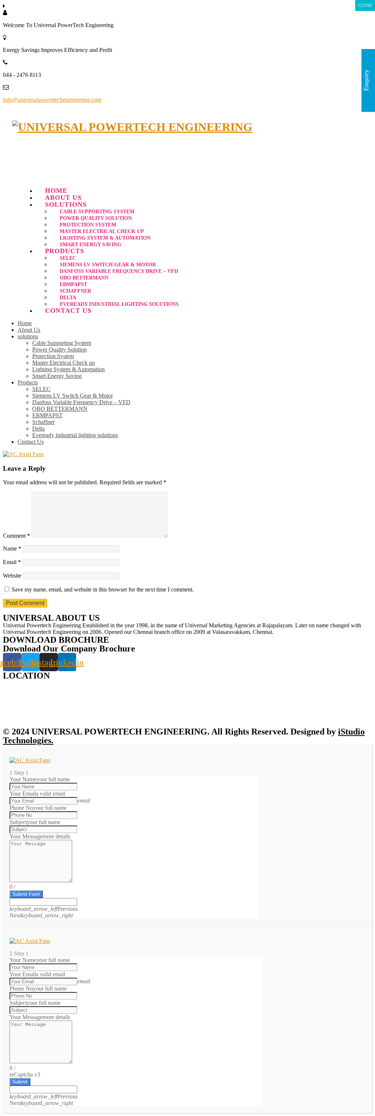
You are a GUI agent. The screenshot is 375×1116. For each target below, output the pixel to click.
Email (12, 562)
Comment (16, 536)
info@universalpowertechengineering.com (52, 100)
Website (12, 575)
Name (12, 548)
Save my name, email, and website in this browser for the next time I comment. (103, 589)
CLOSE (365, 5)
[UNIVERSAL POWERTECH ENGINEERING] (132, 127)
